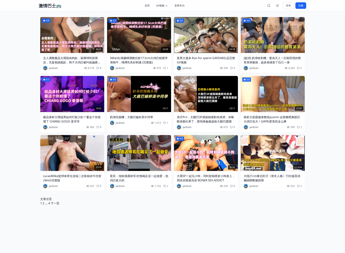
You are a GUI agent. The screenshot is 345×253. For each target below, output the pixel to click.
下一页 (55, 203)
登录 (288, 5)
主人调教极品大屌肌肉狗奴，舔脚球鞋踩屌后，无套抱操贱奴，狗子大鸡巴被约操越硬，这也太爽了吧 (72, 62)
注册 (300, 5)
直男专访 (179, 5)
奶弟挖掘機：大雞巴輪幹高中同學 (131, 117)
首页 (147, 5)
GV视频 (160, 5)
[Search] (269, 5)
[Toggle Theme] (277, 5)
